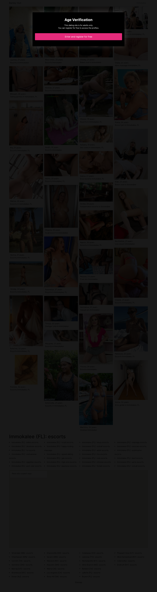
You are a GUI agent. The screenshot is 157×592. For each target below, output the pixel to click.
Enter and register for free (78, 36)
